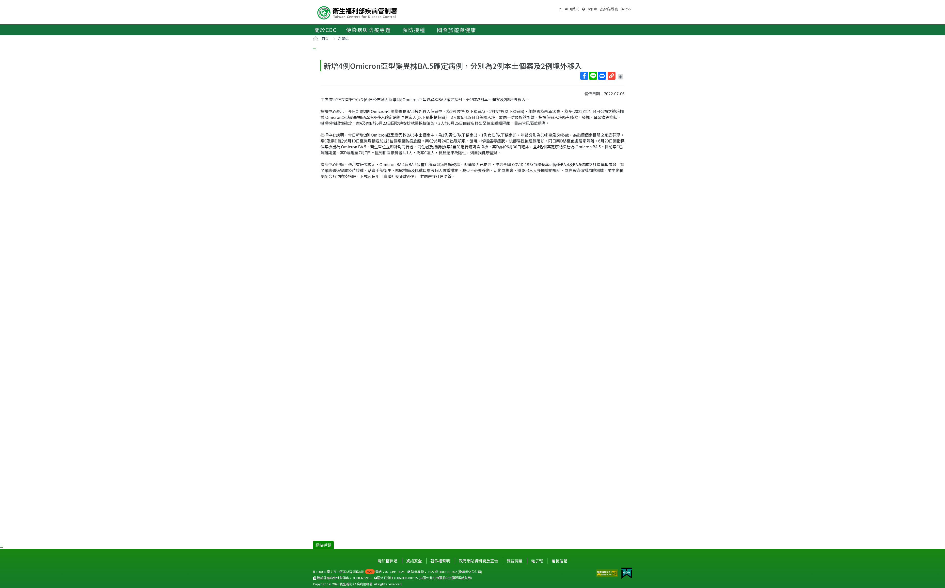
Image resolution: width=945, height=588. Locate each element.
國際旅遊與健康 (456, 29)
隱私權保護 (387, 561)
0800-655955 (362, 577)
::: (314, 48)
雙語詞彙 (514, 561)
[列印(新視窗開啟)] (602, 76)
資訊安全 (414, 561)
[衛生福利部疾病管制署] (357, 12)
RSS (627, 8)
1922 (431, 571)
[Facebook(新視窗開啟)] (584, 76)
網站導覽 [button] (611, 8)
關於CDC (325, 29)
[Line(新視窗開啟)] (593, 76)
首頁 (325, 38)
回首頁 (573, 8)
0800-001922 (448, 571)
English (591, 8)
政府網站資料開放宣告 (478, 561)
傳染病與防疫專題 (368, 29)
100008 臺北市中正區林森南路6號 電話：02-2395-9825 (360, 571)
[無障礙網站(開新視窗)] (607, 572)
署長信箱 (559, 561)
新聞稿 (343, 38)
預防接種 (414, 29)
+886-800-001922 (406, 577)
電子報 (537, 561)
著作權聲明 (440, 561)
